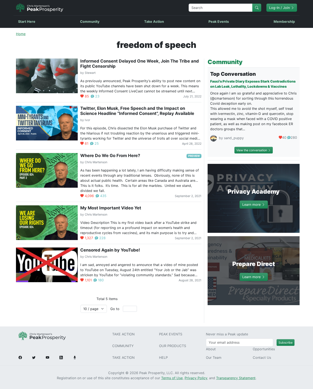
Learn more (252, 204)
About (211, 349)
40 (284, 137)
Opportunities (264, 349)
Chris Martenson (96, 162)
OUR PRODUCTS (172, 346)
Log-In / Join (280, 8)
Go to (114, 309)
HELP (163, 357)
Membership (284, 21)
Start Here (26, 21)
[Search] (256, 8)
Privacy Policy (196, 378)
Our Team (213, 357)
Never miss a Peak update (227, 334)
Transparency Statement (236, 378)
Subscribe (286, 342)
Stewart (90, 72)
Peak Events (218, 21)
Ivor (87, 120)
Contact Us (262, 357)
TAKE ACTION (123, 334)
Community (89, 21)
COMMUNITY (123, 346)
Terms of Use (172, 378)
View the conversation (252, 150)
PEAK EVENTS (170, 334)
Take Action (154, 21)
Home (21, 34)
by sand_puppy (231, 138)
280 (294, 137)
